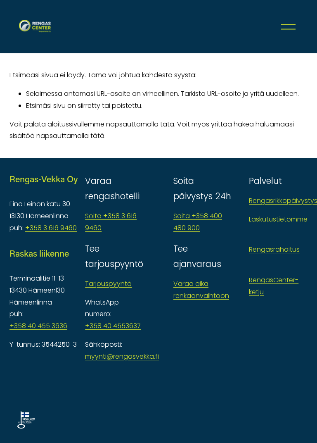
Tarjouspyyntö (108, 283)
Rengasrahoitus (274, 249)
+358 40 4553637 (113, 326)
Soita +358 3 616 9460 (111, 222)
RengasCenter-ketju (273, 286)
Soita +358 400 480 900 (197, 222)
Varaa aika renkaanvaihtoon (201, 289)
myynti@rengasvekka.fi (122, 356)
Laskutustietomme (278, 219)
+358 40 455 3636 (38, 326)
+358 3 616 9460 (51, 228)
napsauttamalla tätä (140, 124)
